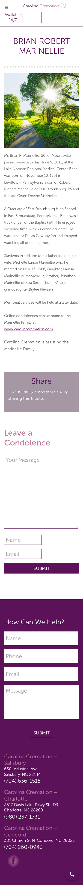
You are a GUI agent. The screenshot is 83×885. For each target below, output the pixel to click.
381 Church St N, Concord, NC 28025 (39, 840)
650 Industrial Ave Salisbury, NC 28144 (22, 771)
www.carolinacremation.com (28, 329)
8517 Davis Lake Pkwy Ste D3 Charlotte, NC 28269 (31, 807)
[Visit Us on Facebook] (13, 860)
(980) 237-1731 (22, 816)
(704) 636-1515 (22, 780)
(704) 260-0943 (23, 847)
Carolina (41, 6)
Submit (41, 733)
